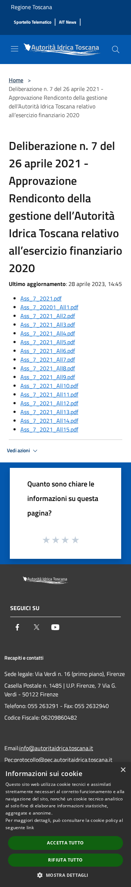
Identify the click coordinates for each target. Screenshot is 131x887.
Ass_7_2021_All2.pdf (47, 315)
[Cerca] (115, 49)
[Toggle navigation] (14, 48)
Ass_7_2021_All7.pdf (47, 359)
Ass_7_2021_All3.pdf (47, 324)
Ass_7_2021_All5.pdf (47, 342)
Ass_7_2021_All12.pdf (49, 403)
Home (16, 80)
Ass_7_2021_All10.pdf (49, 385)
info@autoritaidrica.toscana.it (56, 748)
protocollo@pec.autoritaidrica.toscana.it (63, 759)
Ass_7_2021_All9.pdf (47, 377)
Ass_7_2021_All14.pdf (49, 420)
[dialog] (65, 824)
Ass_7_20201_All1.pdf (49, 307)
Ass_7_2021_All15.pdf (49, 429)
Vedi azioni (19, 450)
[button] (65, 875)
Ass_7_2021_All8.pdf (47, 368)
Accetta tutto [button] (65, 843)
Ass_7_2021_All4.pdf (47, 333)
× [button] (123, 770)
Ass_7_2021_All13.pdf (49, 411)
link (30, 827)
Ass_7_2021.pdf (40, 298)
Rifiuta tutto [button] (65, 860)
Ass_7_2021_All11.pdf (49, 394)
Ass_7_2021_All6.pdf (47, 350)
